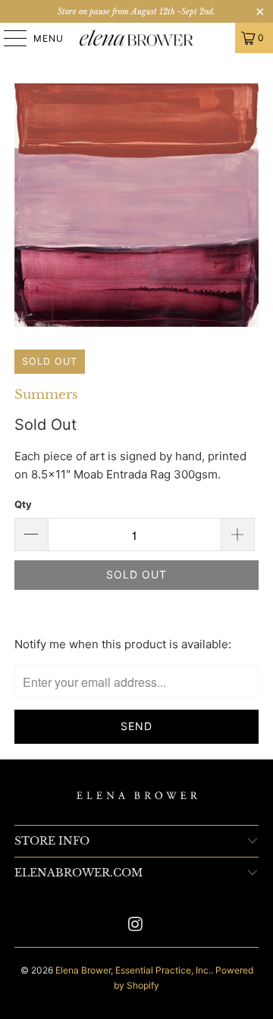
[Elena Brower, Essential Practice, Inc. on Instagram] (135, 925)
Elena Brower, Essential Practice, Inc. (133, 970)
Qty (23, 504)
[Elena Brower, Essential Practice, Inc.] (136, 38)
